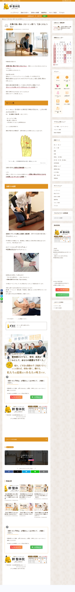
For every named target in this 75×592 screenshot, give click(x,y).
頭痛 (55, 153)
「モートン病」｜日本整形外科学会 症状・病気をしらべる (22, 161)
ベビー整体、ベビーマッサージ (61, 126)
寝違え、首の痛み (58, 157)
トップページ (57, 190)
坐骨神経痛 (56, 163)
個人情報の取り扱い (67, 0)
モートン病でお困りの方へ (23, 325)
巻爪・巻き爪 (57, 175)
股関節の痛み (57, 169)
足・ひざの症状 (9, 29)
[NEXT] (70, 42)
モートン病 (10, 103)
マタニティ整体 (57, 129)
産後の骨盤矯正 (57, 132)
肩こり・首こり (57, 144)
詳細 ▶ (44, 16)
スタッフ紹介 (57, 202)
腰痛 (55, 150)
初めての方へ (57, 193)
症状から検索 (57, 196)
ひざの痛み (56, 172)
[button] (9, 471)
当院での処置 (58, 308)
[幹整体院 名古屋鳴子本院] (14, 6)
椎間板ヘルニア (57, 166)
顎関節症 (56, 178)
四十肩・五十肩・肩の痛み (60, 160)
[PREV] (54, 42)
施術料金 (56, 199)
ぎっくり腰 (56, 147)
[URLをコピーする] (44, 471)
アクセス (56, 205)
